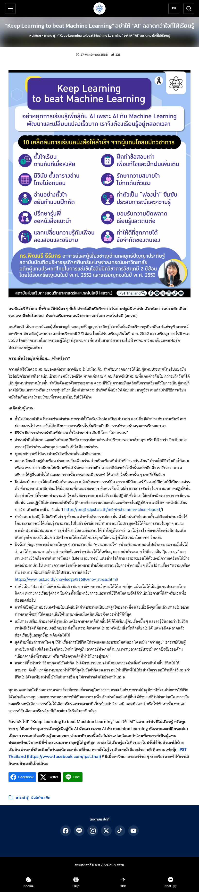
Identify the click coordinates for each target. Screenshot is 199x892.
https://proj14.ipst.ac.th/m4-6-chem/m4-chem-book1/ (113, 509)
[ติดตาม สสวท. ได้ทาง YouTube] (133, 830)
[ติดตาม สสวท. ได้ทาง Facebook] (65, 830)
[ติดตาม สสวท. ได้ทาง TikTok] (120, 830)
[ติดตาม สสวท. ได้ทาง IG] (92, 830)
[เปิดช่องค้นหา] (188, 8)
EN (174, 8)
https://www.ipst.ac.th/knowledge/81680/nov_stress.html (66, 579)
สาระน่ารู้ (50, 35)
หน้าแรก (35, 35)
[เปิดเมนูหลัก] (10, 8)
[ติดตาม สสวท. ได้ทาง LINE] (79, 830)
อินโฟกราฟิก (40, 797)
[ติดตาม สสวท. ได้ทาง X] (106, 830)
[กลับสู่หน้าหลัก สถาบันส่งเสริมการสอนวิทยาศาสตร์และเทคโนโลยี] (99, 8)
